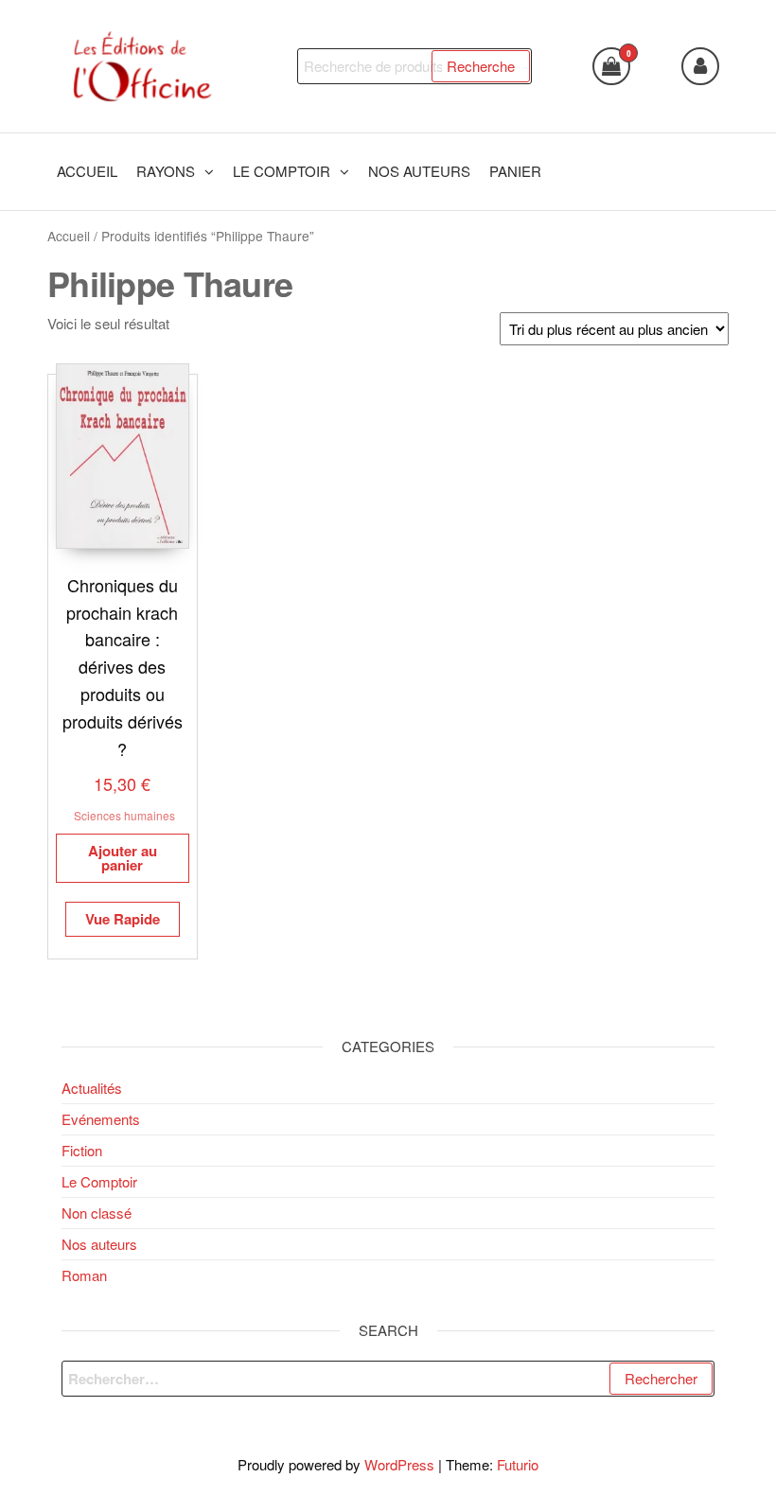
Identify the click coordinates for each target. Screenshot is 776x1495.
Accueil (68, 235)
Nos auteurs (99, 1244)
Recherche (481, 66)
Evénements (101, 1119)
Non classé (97, 1212)
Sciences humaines (124, 815)
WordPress (399, 1464)
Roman (84, 1275)
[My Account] (700, 66)
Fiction (82, 1150)
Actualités (92, 1088)
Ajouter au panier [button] (122, 857)
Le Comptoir (99, 1181)
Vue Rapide (122, 918)
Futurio (517, 1464)
